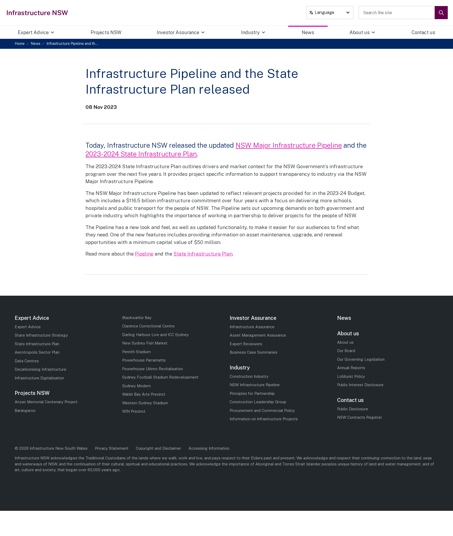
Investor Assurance (178, 32)
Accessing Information (208, 448)
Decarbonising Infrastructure (40, 369)
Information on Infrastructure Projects (264, 419)
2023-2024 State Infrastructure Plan (141, 154)
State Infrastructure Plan (203, 254)
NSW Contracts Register (359, 417)
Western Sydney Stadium (145, 403)
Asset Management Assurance (258, 335)
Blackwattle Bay (137, 317)
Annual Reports (351, 367)
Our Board (346, 350)
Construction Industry (249, 376)
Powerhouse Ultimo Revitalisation (152, 369)
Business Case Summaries (253, 352)
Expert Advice (33, 32)
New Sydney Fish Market (145, 343)
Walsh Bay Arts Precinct (143, 394)
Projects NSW (106, 32)
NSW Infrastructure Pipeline (255, 385)
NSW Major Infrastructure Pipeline (288, 145)
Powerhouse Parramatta (143, 360)
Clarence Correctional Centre (148, 326)
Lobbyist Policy (351, 376)
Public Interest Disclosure (360, 385)
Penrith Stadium (136, 351)
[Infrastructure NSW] (37, 12)
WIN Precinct (133, 411)
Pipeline (144, 254)
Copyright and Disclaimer (158, 448)
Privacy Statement (111, 448)
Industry (250, 32)
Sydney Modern (136, 386)
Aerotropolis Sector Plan (37, 352)
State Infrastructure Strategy (41, 335)
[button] (441, 12)
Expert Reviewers (246, 344)
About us (359, 32)
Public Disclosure (352, 409)
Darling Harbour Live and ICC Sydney (155, 334)
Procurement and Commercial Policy (262, 410)
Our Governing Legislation (361, 359)
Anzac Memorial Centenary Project (46, 402)
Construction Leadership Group (258, 402)
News (308, 32)
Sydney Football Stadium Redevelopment (160, 377)
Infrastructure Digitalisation (39, 378)
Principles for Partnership (252, 393)
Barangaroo (25, 410)
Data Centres (27, 361)
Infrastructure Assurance (252, 327)
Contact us (423, 32)
